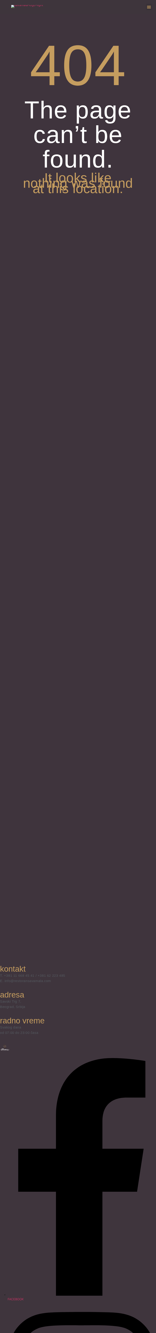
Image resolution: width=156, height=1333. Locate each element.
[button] (149, 7)
